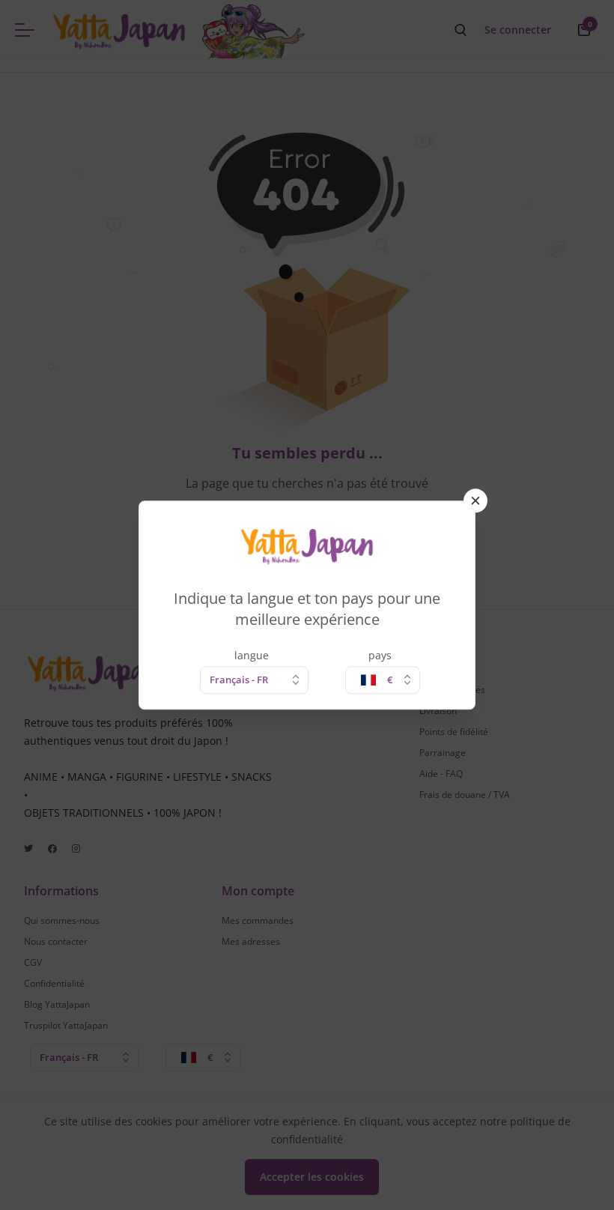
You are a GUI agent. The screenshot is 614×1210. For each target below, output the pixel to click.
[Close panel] (475, 500)
